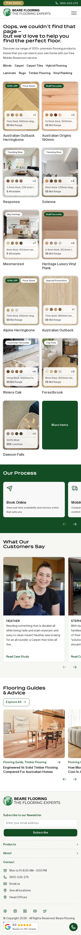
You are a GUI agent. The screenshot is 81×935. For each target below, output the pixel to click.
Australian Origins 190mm (56, 137)
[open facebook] (5, 911)
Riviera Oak (12, 392)
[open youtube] (35, 911)
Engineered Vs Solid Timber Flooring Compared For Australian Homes (30, 769)
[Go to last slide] (65, 779)
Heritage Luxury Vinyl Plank (59, 266)
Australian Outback (57, 330)
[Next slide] (75, 524)
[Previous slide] (65, 524)
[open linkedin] (25, 911)
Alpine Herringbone (19, 330)
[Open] (74, 13)
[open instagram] (15, 911)
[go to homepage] (40, 801)
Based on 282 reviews (24, 929)
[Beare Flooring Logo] (33, 12)
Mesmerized (13, 264)
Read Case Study (17, 656)
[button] (40, 844)
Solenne (49, 202)
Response (11, 202)
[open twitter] (45, 911)
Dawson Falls (13, 454)
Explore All (14, 702)
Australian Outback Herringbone (18, 137)
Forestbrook (52, 392)
